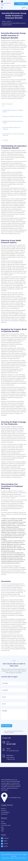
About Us (3, 808)
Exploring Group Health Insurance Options (13, 116)
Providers (3, 823)
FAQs (2, 821)
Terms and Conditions (20, 858)
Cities (8, 21)
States (2, 829)
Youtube (6, 846)
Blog (2, 827)
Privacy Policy (5, 858)
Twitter (5, 840)
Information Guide (6, 825)
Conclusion (5, 140)
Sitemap (12, 858)
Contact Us (4, 810)
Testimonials (4, 814)
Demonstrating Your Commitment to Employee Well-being (13, 134)
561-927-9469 (11, 744)
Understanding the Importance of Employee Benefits (13, 111)
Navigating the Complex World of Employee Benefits (13, 122)
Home (3, 21)
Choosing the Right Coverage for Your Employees (12, 128)
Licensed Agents (5, 812)
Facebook (6, 838)
